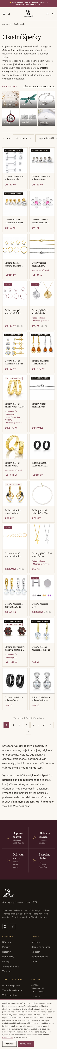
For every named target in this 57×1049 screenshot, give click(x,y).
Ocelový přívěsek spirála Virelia (40, 312)
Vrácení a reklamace (12, 990)
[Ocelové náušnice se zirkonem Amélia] (14, 587)
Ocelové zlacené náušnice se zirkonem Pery (42, 648)
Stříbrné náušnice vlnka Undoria (13, 512)
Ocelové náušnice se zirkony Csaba (14, 699)
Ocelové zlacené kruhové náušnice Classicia (13, 555)
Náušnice (6, 942)
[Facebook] (13, 926)
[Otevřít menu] (4, 13)
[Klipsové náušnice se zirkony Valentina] (42, 680)
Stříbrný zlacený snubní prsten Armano (12, 464)
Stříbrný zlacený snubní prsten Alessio (15, 405)
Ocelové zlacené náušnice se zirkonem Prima (15, 221)
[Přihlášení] (47, 13)
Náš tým (35, 942)
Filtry (9, 138)
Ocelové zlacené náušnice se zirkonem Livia (15, 362)
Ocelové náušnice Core (40, 605)
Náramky (6, 951)
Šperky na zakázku (40, 947)
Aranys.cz (6, 24)
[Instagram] (5, 926)
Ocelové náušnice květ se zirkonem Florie (40, 221)
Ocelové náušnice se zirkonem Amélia (14, 605)
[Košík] (53, 13)
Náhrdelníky (8, 956)
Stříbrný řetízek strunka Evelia (39, 405)
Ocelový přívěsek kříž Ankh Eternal (42, 555)
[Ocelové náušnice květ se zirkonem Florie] (42, 203)
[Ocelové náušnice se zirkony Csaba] (14, 680)
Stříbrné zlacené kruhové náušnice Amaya (13, 264)
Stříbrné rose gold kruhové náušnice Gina (13, 312)
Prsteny (6, 947)
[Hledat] (8, 13)
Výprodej (6, 971)
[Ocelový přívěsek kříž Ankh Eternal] (42, 536)
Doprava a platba (11, 985)
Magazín (35, 951)
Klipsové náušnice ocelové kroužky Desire (40, 464)
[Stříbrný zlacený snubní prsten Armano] (14, 446)
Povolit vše (25, 1044)
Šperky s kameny (10, 966)
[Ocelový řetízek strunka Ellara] (42, 246)
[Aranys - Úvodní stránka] (29, 13)
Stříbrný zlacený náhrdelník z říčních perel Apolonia (41, 512)
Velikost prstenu (10, 995)
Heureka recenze (39, 956)
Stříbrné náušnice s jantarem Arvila (40, 362)
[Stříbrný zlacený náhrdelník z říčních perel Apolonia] (42, 493)
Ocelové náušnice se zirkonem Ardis (14, 178)
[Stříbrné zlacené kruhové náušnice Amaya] (14, 246)
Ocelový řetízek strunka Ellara (39, 264)
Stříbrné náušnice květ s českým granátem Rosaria (15, 648)
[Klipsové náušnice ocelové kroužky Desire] (42, 446)
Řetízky (6, 961)
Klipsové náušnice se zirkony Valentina (41, 699)
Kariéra (34, 961)
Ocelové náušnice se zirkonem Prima (41, 178)
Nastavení (9, 1044)
